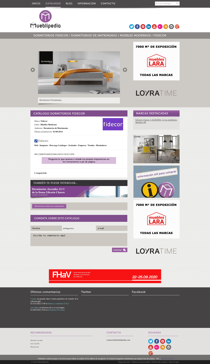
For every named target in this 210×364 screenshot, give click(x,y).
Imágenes (44, 145)
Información (87, 3)
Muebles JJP (140, 122)
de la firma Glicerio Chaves (48, 192)
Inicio (36, 3)
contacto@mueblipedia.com (118, 340)
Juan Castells (34, 343)
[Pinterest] (143, 28)
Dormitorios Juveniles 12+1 (48, 189)
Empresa (82, 145)
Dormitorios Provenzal (56, 310)
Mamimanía (34, 347)
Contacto (108, 3)
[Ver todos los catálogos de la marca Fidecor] (113, 130)
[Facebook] (137, 28)
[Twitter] (131, 28)
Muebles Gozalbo (36, 340)
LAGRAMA (155, 120)
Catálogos (53, 3)
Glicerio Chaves (142, 120)
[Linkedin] (148, 28)
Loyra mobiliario (169, 120)
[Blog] (171, 28)
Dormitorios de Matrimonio (94, 35)
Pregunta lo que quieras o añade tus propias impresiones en (78, 160)
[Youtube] (154, 28)
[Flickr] (160, 28)
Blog (69, 3)
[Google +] (177, 28)
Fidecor (160, 35)
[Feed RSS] (165, 28)
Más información (167, 359)
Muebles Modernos (135, 35)
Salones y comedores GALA (58, 304)
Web (36, 145)
